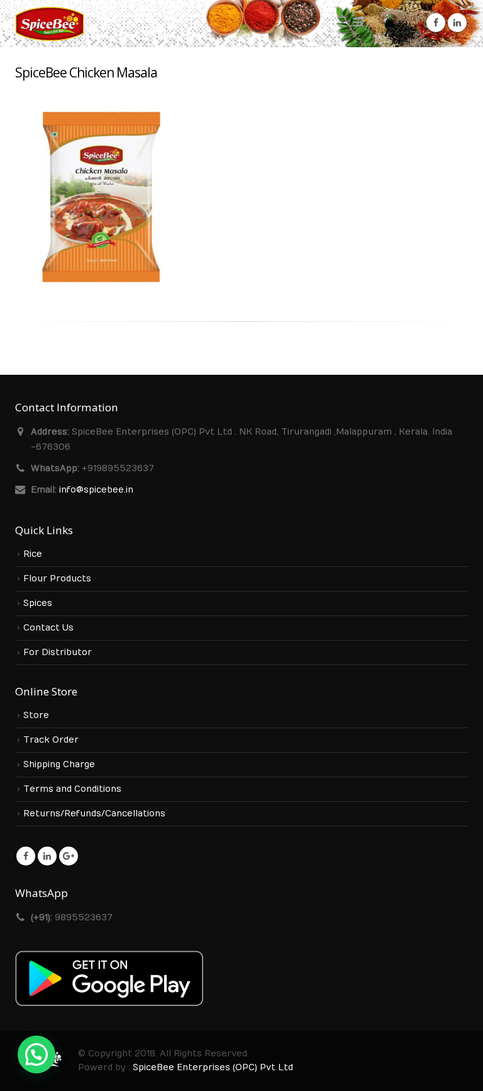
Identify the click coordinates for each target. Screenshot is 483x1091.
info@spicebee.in (96, 490)
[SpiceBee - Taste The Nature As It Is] (49, 23)
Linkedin (47, 856)
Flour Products (57, 579)
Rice (32, 554)
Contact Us (48, 628)
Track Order (51, 740)
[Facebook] (435, 22)
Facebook (25, 856)
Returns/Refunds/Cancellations (94, 814)
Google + (68, 856)
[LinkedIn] (457, 22)
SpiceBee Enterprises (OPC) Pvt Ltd (213, 1068)
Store (36, 716)
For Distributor (57, 653)
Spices (37, 603)
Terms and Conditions (72, 789)
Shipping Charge (59, 765)
